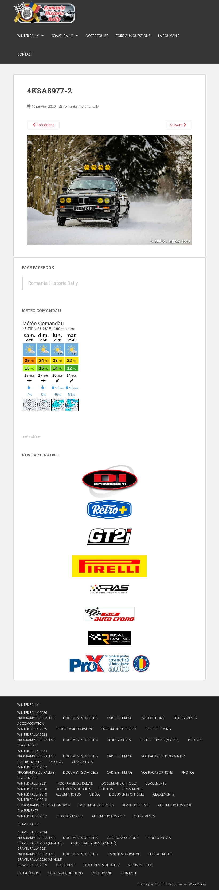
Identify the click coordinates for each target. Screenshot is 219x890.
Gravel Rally (62, 35)
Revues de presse (135, 805)
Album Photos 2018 (174, 805)
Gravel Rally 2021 (32, 848)
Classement (65, 865)
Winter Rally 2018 (32, 799)
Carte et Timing (119, 718)
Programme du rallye (35, 718)
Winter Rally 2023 (32, 751)
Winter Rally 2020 (32, 789)
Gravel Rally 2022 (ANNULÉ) (93, 843)
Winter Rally (28, 35)
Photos (194, 740)
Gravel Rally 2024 (32, 832)
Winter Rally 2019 (32, 794)
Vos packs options (157, 772)
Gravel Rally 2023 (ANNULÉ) (39, 843)
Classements (27, 745)
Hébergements (185, 718)
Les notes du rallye (123, 854)
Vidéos (94, 794)
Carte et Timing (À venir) (159, 740)
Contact (25, 54)
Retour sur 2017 (69, 816)
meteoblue (31, 436)
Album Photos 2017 (108, 816)
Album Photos (68, 794)
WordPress (197, 884)
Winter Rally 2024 (32, 734)
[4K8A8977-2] (109, 189)
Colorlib (160, 884)
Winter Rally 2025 (32, 729)
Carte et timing (119, 772)
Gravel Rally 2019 (32, 865)
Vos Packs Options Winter (163, 756)
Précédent (44, 124)
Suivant (177, 124)
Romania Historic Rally (53, 283)
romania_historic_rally (81, 106)
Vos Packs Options (122, 838)
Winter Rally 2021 (32, 783)
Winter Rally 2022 (32, 767)
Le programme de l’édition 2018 (43, 805)
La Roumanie (168, 35)
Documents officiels (80, 718)
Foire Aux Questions (133, 35)
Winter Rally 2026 (32, 712)
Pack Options (152, 718)
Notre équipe (97, 35)
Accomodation (30, 723)
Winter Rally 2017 (32, 816)
